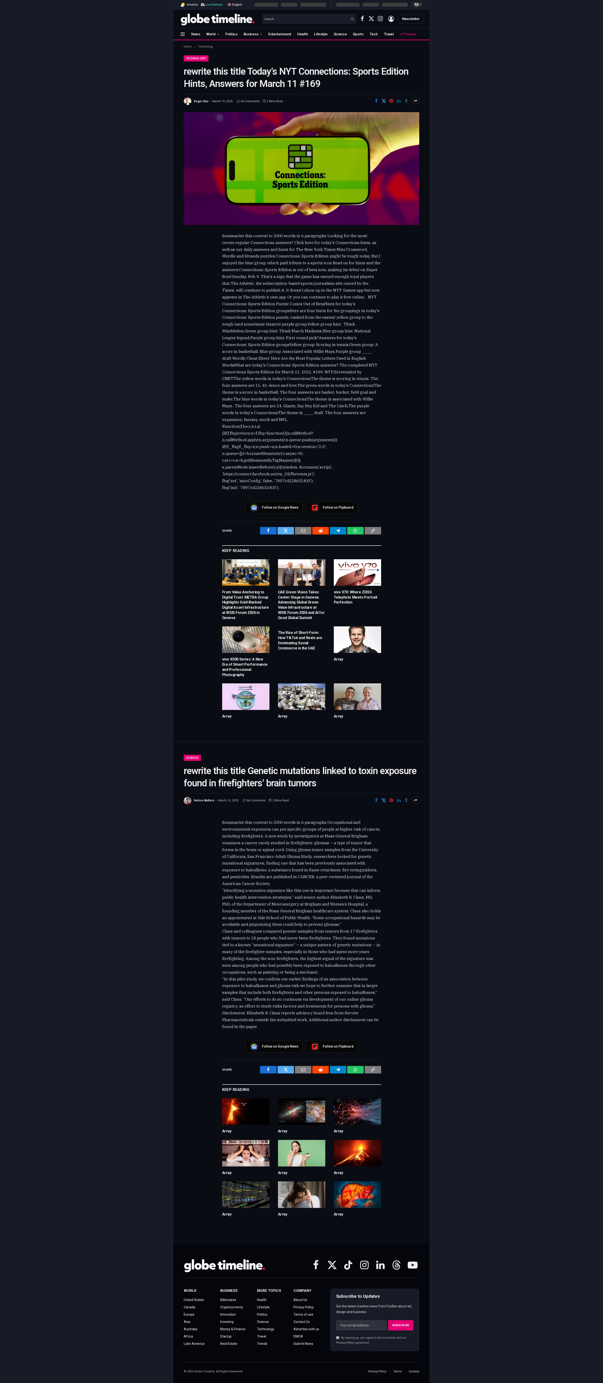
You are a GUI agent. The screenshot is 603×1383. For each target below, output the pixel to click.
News (195, 34)
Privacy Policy (345, 1342)
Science (340, 34)
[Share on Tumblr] (406, 101)
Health (302, 34)
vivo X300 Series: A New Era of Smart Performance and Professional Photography (245, 667)
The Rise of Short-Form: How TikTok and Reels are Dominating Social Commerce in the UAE (300, 640)
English (236, 4)
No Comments (250, 101)
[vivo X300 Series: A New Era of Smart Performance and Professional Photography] (245, 639)
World (211, 34)
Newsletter (411, 19)
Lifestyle (320, 34)
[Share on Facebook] (376, 101)
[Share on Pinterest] (391, 101)
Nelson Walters (204, 800)
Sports (358, 34)
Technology (196, 58)
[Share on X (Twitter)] (383, 101)
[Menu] (182, 34)
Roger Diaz (201, 101)
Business (251, 34)
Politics (231, 34)
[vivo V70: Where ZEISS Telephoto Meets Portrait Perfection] (357, 572)
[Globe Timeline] (217, 18)
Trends (410, 34)
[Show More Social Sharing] (415, 101)
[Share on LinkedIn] (398, 101)
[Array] (357, 639)
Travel (389, 34)
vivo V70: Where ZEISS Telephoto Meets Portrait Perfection (355, 597)
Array (338, 659)
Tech (374, 34)
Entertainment (279, 34)
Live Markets (214, 4)
